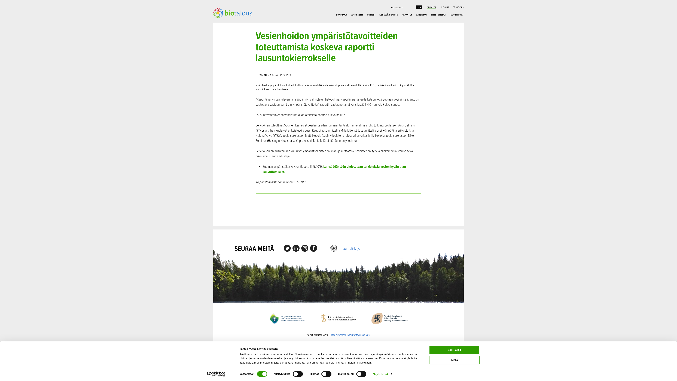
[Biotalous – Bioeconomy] (232, 13)
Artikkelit (357, 14)
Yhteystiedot (438, 14)
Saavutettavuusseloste (358, 335)
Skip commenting (338, 210)
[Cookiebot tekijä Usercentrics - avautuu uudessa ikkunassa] (216, 374)
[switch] (298, 374)
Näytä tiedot (380, 374)
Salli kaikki (454, 349)
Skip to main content (225, 22)
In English (445, 7)
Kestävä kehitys (388, 14)
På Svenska (458, 7)
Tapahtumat (457, 14)
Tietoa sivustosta (337, 335)
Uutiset (371, 14)
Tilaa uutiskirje (350, 248)
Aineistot (421, 14)
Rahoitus (407, 14)
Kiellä (454, 359)
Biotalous (341, 14)
